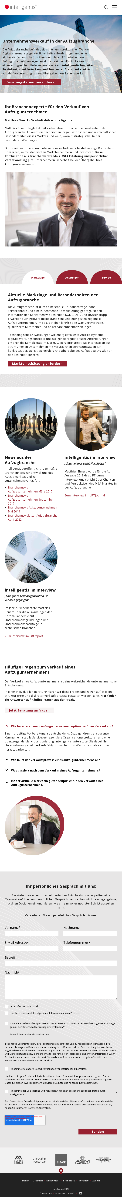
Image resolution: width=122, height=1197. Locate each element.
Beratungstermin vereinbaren (32, 82)
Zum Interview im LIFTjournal (84, 495)
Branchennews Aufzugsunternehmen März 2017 (30, 489)
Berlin (25, 1180)
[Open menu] (114, 7)
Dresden (38, 1180)
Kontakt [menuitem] (71, 1193)
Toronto (83, 1180)
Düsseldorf (53, 1180)
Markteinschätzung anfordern (37, 363)
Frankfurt (69, 1180)
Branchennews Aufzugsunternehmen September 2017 (31, 499)
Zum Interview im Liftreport (24, 636)
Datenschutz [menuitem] (46, 1193)
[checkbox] (61, 1009)
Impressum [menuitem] (60, 1193)
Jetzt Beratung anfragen (29, 710)
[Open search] (106, 7)
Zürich (96, 1180)
